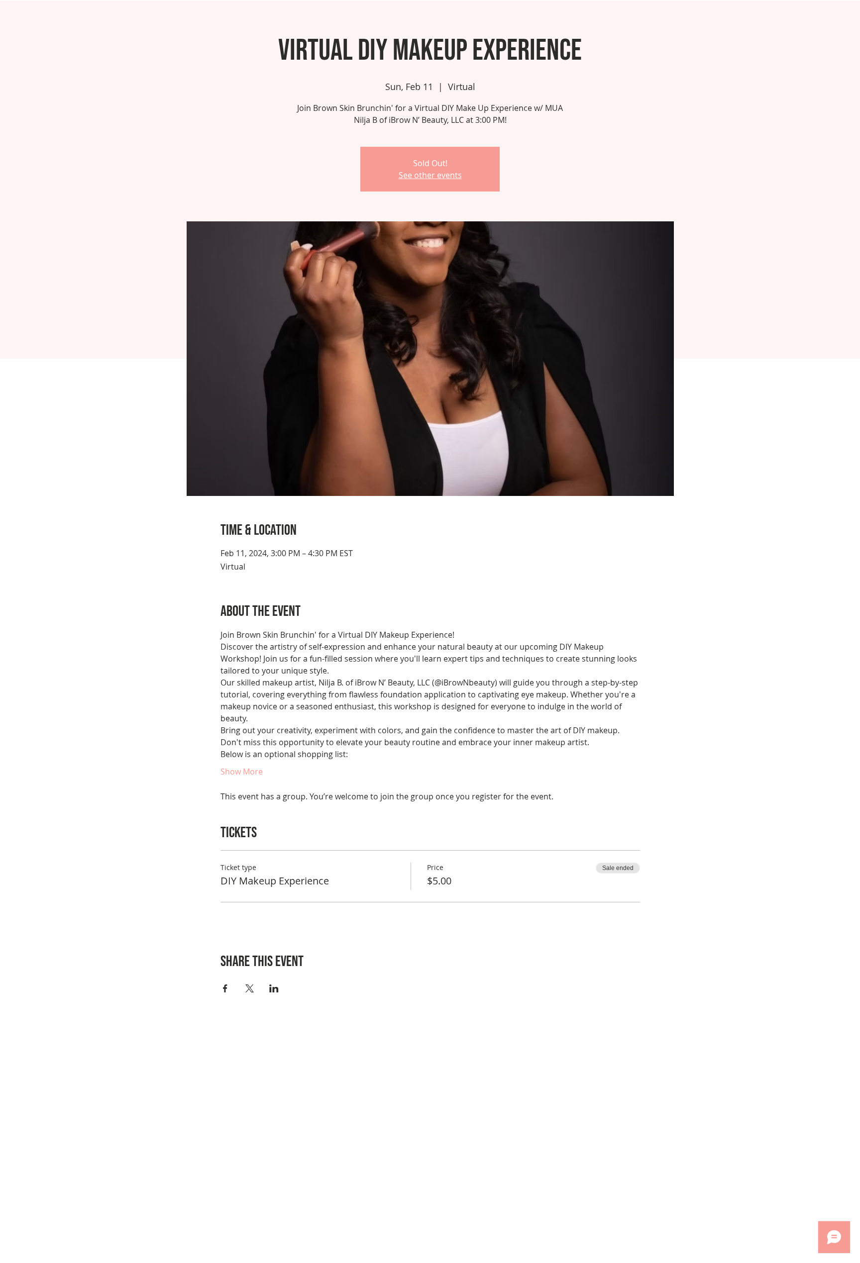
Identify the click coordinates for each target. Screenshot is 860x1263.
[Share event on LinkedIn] (274, 988)
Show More (241, 771)
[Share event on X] (249, 988)
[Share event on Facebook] (225, 988)
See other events (430, 175)
